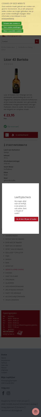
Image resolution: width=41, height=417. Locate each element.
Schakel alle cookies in (11, 23)
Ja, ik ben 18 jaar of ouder (26, 219)
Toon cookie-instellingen (12, 27)
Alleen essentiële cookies (12, 31)
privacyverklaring (8, 18)
